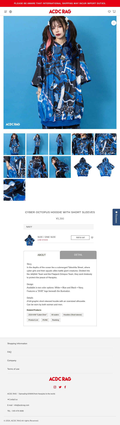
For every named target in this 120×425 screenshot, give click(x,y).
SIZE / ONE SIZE (47, 237)
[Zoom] (113, 22)
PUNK (45, 320)
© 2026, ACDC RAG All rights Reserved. (21, 421)
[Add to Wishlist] (92, 237)
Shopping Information (17, 343)
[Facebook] (65, 387)
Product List (33, 320)
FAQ (9, 352)
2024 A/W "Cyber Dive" (38, 315)
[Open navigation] (5, 11)
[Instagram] (55, 387)
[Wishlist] (109, 11)
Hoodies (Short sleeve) (73, 315)
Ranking (55, 320)
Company (11, 360)
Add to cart (80, 237)
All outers (55, 315)
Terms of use (13, 369)
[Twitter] (60, 387)
